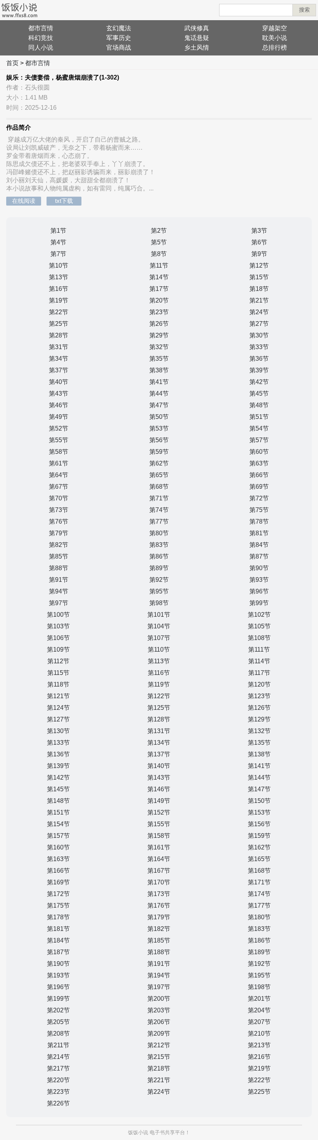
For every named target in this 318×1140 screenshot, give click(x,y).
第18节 (259, 288)
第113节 (159, 661)
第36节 (259, 358)
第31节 (58, 347)
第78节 (259, 521)
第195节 (259, 975)
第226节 (58, 1103)
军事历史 (118, 38)
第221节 (158, 1080)
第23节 (159, 312)
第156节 (259, 824)
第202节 (58, 1010)
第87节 (259, 556)
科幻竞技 (40, 38)
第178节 (58, 917)
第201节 (259, 998)
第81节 (259, 533)
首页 (12, 63)
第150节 (259, 800)
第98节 (159, 603)
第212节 (158, 1045)
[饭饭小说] (19, 10)
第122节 (158, 696)
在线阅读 (23, 200)
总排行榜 (274, 47)
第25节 (58, 323)
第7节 (58, 254)
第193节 (58, 975)
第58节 (58, 451)
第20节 (159, 300)
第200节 (158, 998)
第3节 (259, 230)
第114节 (259, 661)
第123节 (259, 696)
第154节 (58, 824)
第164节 (158, 859)
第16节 (58, 288)
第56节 (159, 440)
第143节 (158, 777)
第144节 (259, 777)
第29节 (159, 335)
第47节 (159, 405)
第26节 (159, 323)
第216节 (259, 1057)
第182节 (158, 928)
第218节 (158, 1068)
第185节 (158, 940)
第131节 (158, 731)
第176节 (158, 905)
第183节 (259, 928)
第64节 (58, 475)
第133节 (58, 742)
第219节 (259, 1068)
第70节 (58, 498)
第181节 (58, 928)
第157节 (58, 835)
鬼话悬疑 (196, 38)
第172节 (58, 894)
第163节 (58, 859)
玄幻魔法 (118, 28)
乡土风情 (196, 47)
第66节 (259, 475)
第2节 (159, 230)
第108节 (259, 638)
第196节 (58, 987)
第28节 (58, 335)
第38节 (159, 370)
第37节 (58, 370)
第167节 (158, 870)
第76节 (58, 521)
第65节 (159, 475)
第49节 (58, 416)
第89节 (159, 568)
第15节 (259, 277)
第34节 (58, 358)
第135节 (259, 742)
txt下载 (64, 200)
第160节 (58, 847)
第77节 (159, 521)
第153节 (259, 812)
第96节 (259, 591)
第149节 (158, 800)
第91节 (58, 579)
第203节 (158, 1010)
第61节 (58, 463)
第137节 (158, 754)
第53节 (159, 428)
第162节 (259, 847)
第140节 (158, 766)
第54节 (259, 428)
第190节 (58, 963)
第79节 (58, 533)
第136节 (58, 754)
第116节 (159, 672)
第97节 (58, 603)
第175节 (58, 905)
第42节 (259, 382)
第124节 (58, 707)
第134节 (158, 742)
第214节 (58, 1057)
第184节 (58, 940)
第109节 (58, 649)
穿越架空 (274, 28)
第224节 (158, 1091)
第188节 (158, 952)
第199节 (58, 998)
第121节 (58, 696)
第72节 (259, 498)
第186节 (259, 940)
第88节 (58, 568)
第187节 (58, 952)
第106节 (58, 638)
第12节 (259, 265)
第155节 (158, 824)
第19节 (58, 300)
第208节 (58, 1033)
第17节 (159, 288)
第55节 (58, 440)
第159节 (259, 835)
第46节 (58, 405)
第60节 (259, 451)
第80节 (159, 533)
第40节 (58, 382)
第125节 (158, 707)
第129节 (259, 719)
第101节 (158, 614)
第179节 (158, 917)
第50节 (159, 416)
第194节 (158, 975)
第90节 (259, 568)
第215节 (158, 1057)
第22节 (58, 312)
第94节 (58, 591)
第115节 (58, 672)
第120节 (259, 684)
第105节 (259, 626)
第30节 (259, 335)
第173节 (158, 894)
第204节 (259, 1010)
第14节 (159, 277)
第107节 (158, 638)
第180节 (259, 917)
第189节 (259, 952)
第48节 (259, 405)
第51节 (259, 416)
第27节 (259, 323)
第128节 (158, 719)
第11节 (159, 265)
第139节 (58, 766)
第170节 (158, 882)
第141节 (259, 766)
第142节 (58, 777)
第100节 (58, 614)
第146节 (158, 789)
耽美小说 (274, 38)
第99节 (259, 603)
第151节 (58, 812)
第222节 (259, 1080)
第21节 (259, 300)
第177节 (259, 905)
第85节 (58, 556)
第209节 (158, 1033)
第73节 (58, 510)
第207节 (259, 1022)
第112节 (58, 661)
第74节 (159, 510)
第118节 (58, 684)
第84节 (259, 544)
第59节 (159, 451)
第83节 (159, 544)
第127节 (58, 719)
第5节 (159, 242)
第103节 (58, 626)
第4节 (58, 242)
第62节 (159, 463)
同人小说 (40, 47)
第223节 (58, 1091)
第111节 (259, 649)
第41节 (159, 382)
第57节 (259, 440)
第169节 (58, 882)
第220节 (58, 1080)
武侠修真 (196, 28)
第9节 (259, 254)
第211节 (58, 1045)
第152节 (158, 812)
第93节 (259, 579)
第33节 (259, 347)
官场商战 (118, 47)
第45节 (259, 393)
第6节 (259, 242)
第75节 (259, 510)
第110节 (159, 649)
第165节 (259, 859)
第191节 (158, 963)
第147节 (259, 789)
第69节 (259, 486)
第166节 (58, 870)
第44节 (159, 393)
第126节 (259, 707)
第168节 (259, 870)
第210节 (259, 1033)
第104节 (158, 626)
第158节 (158, 835)
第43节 (58, 393)
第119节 (159, 684)
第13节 (58, 277)
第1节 (58, 230)
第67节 (58, 486)
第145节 (58, 789)
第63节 (259, 463)
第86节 (159, 556)
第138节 (259, 754)
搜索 (304, 10)
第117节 (259, 672)
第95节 (159, 591)
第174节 (259, 894)
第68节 (159, 486)
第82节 (58, 544)
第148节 (58, 800)
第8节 (159, 254)
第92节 (159, 579)
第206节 (158, 1022)
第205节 (58, 1022)
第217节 (58, 1068)
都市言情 (40, 28)
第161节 (158, 847)
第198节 (259, 987)
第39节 (259, 370)
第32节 (159, 347)
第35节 (159, 358)
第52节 (58, 428)
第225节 (259, 1091)
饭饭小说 (138, 1132)
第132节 (259, 731)
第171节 (259, 882)
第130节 (58, 731)
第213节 (259, 1045)
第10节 (58, 265)
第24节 (259, 312)
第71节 (159, 498)
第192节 (259, 963)
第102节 (259, 614)
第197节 (158, 987)
